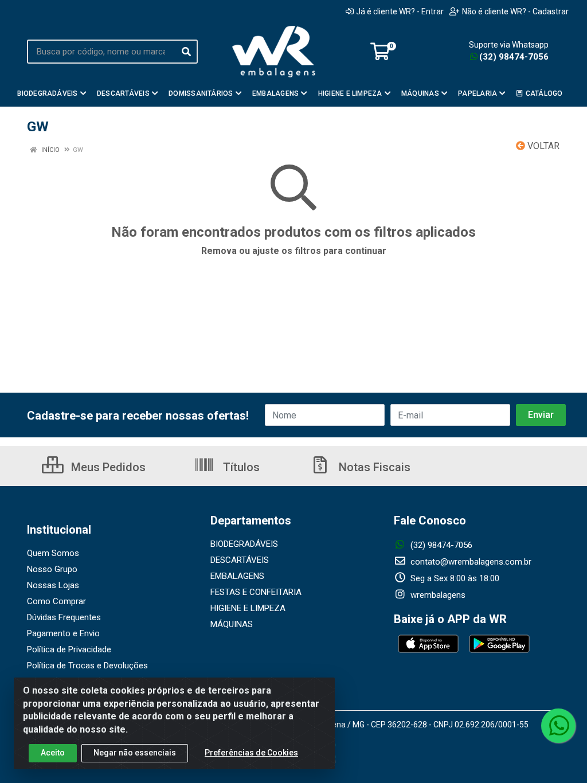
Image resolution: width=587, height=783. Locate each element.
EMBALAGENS (237, 576)
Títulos (240, 467)
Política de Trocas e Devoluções (87, 665)
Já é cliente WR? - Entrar (400, 11)
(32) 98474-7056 (514, 57)
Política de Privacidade (69, 649)
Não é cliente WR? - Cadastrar (515, 11)
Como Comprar (56, 601)
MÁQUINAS (231, 624)
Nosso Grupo (52, 569)
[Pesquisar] (186, 52)
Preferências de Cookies (251, 752)
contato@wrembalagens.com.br (469, 562)
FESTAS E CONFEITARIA (256, 592)
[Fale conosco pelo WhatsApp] (558, 725)
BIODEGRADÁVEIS (244, 544)
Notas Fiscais (373, 467)
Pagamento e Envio (63, 633)
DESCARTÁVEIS (239, 560)
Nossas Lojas (53, 585)
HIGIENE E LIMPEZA (247, 608)
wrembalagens (436, 595)
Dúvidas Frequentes (64, 617)
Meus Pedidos (107, 467)
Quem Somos (53, 553)
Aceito (53, 752)
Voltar (542, 145)
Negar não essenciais (134, 752)
